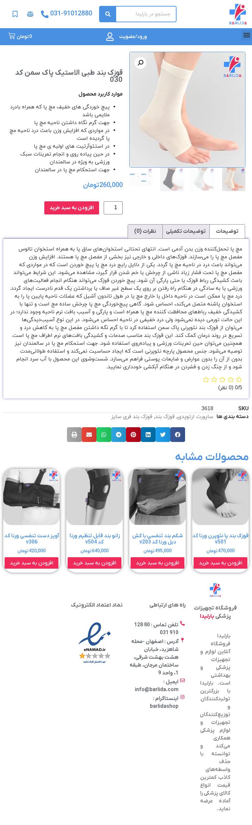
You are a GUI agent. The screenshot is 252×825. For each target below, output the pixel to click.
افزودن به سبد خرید (72, 208)
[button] (246, 35)
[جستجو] (108, 14)
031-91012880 (71, 13)
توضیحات (227, 231)
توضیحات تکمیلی (186, 231)
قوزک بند (165, 416)
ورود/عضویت (133, 36)
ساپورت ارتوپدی (195, 416)
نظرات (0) (145, 231)
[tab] (227, 231)
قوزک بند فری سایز (131, 416)
